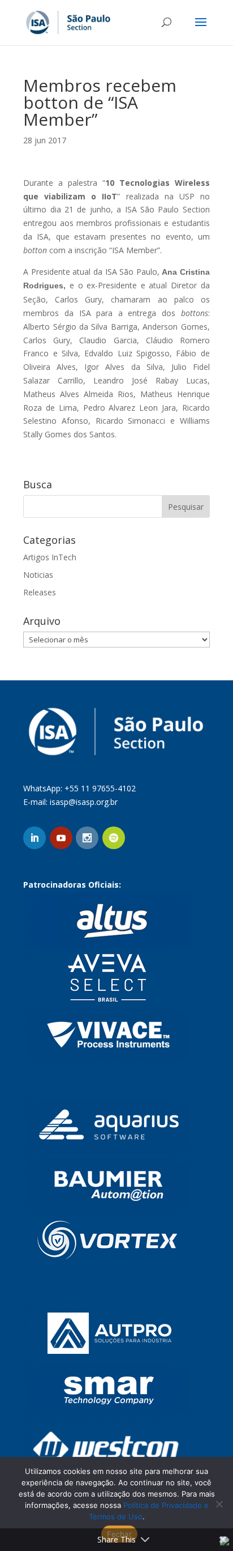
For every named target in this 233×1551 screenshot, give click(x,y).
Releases (39, 592)
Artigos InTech (49, 557)
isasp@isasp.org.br (84, 801)
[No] (219, 1504)
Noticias (38, 574)
